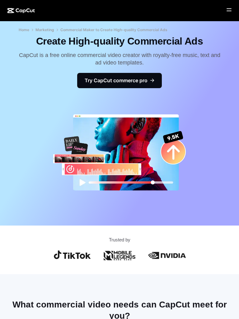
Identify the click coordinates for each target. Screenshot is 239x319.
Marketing (44, 29)
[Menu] (229, 10)
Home (24, 29)
